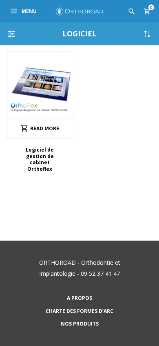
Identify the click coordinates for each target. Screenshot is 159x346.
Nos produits (80, 323)
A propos (79, 298)
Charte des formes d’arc (79, 311)
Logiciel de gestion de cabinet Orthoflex (40, 159)
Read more (44, 128)
